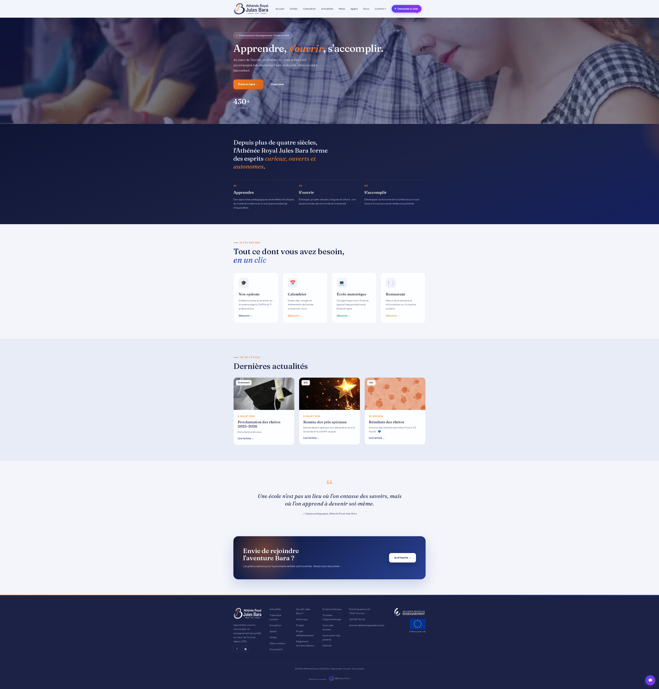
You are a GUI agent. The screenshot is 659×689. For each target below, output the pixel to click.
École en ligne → (248, 84)
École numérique (331, 609)
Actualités (327, 8)
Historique (302, 619)
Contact (380, 8)
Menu (342, 8)
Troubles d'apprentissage (331, 617)
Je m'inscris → (402, 557)
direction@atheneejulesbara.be (366, 625)
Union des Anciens (327, 627)
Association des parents (331, 637)
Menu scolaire (277, 643)
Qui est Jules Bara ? (303, 611)
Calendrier (309, 8)
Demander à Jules (406, 8)
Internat (326, 645)
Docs (366, 8)
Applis (354, 8)
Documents (276, 649)
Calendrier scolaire (276, 617)
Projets (300, 625)
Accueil (280, 8)
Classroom (277, 84)
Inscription (275, 625)
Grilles (294, 8)
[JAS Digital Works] (339, 678)
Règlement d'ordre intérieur (305, 643)
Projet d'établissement (305, 633)
